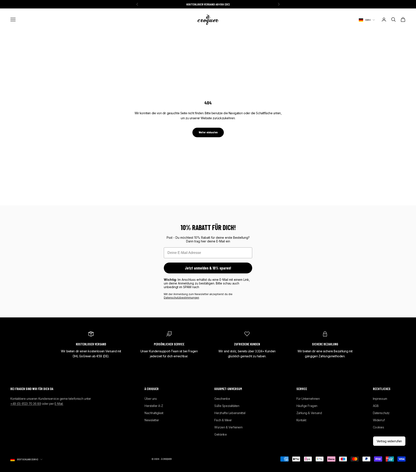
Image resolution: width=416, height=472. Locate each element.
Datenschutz (381, 413)
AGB (376, 406)
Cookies (378, 427)
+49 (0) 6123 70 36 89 (25, 403)
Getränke (220, 434)
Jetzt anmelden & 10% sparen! (208, 268)
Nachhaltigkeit (154, 413)
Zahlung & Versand (309, 413)
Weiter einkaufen (208, 132)
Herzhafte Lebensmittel (229, 413)
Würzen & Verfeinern (228, 427)
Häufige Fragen (306, 406)
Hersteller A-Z (154, 406)
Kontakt (301, 420)
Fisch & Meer (223, 420)
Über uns (151, 398)
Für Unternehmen (308, 398)
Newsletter (152, 420)
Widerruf (379, 420)
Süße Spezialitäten (226, 406)
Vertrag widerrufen (389, 441)
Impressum (380, 398)
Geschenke (222, 398)
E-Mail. (59, 403)
